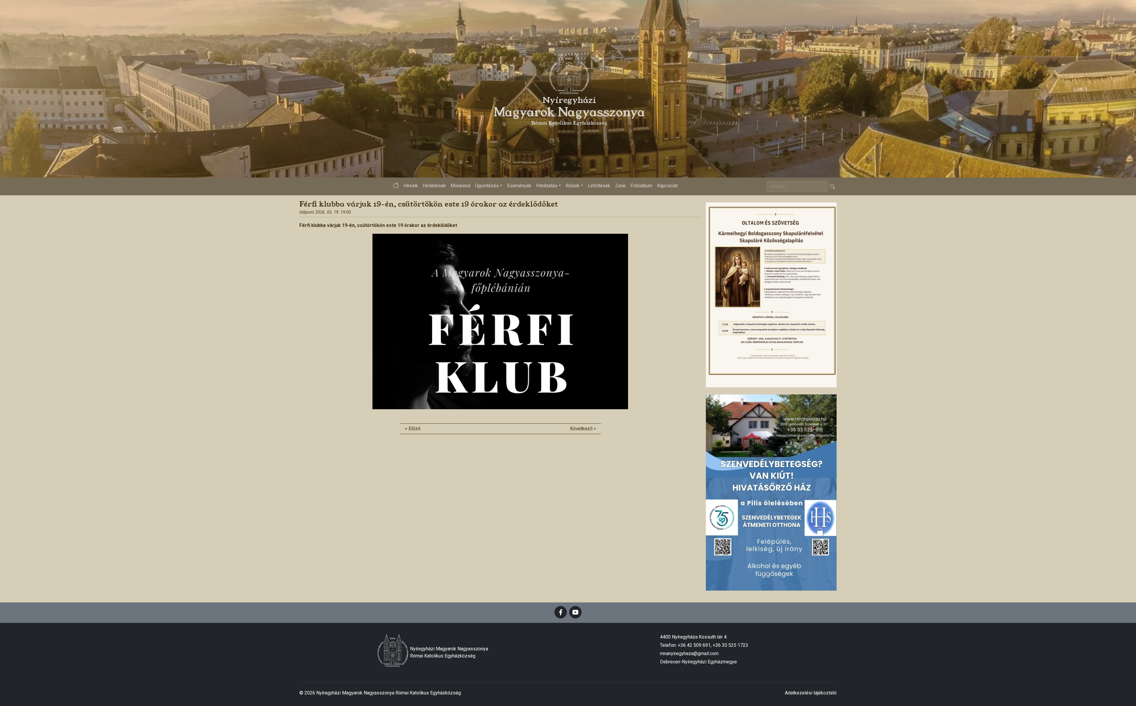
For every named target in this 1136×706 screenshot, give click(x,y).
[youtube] (575, 612)
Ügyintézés (487, 185)
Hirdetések (434, 185)
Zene (620, 185)
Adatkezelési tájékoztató (811, 693)
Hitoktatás (546, 185)
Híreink (411, 185)
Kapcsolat (667, 185)
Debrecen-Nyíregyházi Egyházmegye (698, 662)
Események (519, 185)
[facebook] (560, 612)
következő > (583, 428)
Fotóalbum (641, 185)
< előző (412, 428)
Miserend (460, 185)
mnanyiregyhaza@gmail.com (689, 653)
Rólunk (573, 185)
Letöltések (599, 185)
